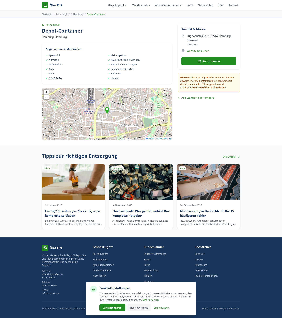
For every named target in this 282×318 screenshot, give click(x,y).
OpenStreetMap (164, 138)
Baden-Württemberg (155, 253)
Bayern (147, 259)
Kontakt (233, 5)
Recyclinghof (116, 5)
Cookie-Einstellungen (206, 275)
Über (221, 5)
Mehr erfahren (151, 299)
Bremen (148, 275)
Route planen (211, 61)
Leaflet (151, 138)
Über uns (200, 253)
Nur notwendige (139, 307)
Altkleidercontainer (167, 5)
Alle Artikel (229, 157)
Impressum (201, 264)
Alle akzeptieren (112, 307)
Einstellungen (161, 307)
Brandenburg (151, 270)
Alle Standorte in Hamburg (197, 97)
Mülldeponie (139, 5)
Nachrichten (205, 5)
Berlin (147, 264)
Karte (190, 5)
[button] (107, 110)
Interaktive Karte (102, 270)
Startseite (47, 14)
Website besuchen (198, 51)
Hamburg (78, 14)
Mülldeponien (100, 259)
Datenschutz (201, 270)
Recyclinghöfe (100, 253)
